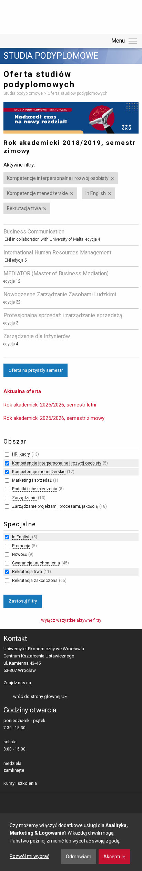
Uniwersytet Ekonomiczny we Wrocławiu (37, 15)
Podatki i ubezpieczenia (34, 488)
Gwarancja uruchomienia (36, 563)
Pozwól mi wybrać (29, 856)
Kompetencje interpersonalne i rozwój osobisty (58, 178)
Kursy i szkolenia (20, 783)
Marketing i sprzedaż (32, 480)
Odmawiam (78, 856)
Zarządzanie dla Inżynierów (36, 336)
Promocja (21, 545)
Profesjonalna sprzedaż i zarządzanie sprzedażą (62, 315)
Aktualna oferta (22, 391)
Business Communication (33, 231)
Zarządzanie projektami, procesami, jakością (55, 506)
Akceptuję (114, 856)
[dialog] (71, 842)
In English (95, 193)
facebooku (38, 683)
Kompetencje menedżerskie (37, 193)
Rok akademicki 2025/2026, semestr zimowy (53, 418)
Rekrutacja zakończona (35, 580)
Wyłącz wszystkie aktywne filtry (71, 620)
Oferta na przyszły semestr (36, 370)
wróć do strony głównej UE (40, 696)
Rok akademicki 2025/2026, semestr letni (49, 405)
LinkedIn (48, 683)
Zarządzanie (24, 497)
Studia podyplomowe (50, 56)
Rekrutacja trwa (24, 208)
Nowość (19, 554)
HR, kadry (21, 454)
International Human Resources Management (57, 252)
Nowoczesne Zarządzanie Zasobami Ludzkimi (59, 294)
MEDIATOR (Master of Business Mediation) (56, 273)
